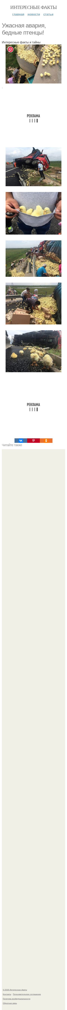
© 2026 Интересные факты (15, 989)
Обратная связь (10, 1003)
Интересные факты (33, 7)
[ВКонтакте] (21, 440)
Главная (18, 14)
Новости (34, 14)
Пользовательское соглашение (27, 994)
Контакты (7, 994)
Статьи (48, 14)
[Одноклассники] (46, 440)
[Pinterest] (33, 440)
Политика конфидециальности (16, 998)
